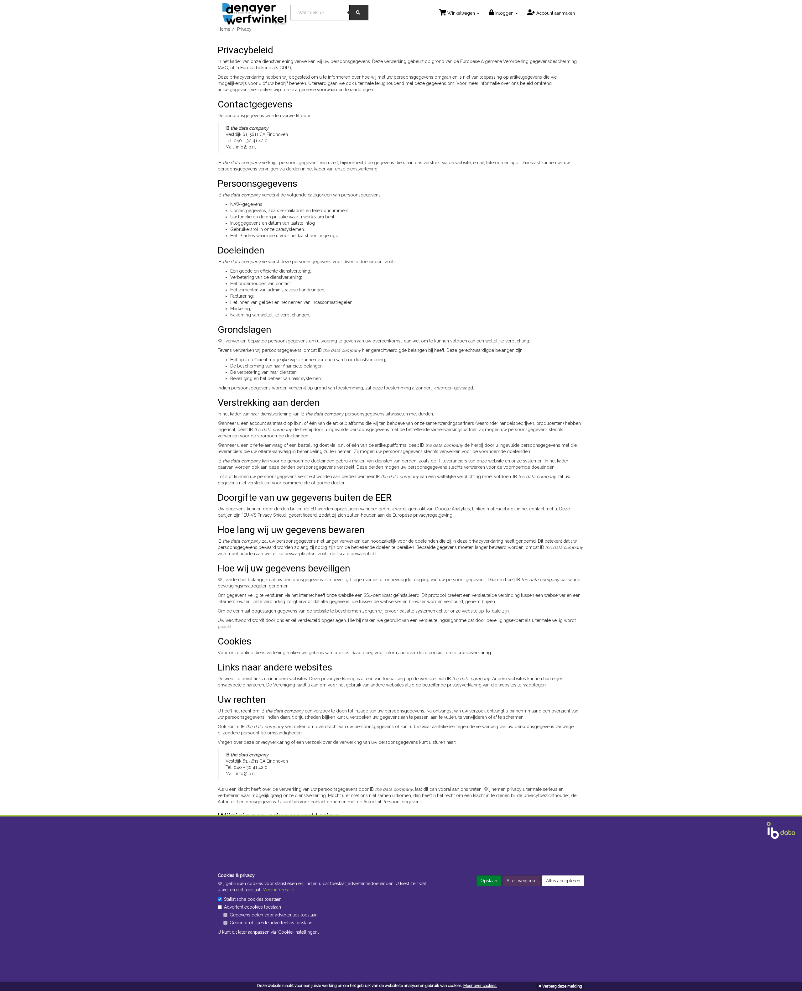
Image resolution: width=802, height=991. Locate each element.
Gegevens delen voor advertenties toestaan (274, 914)
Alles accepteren (563, 880)
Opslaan (489, 880)
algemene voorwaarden (319, 89)
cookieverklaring (474, 652)
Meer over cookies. (480, 985)
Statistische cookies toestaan (253, 899)
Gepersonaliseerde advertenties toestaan (271, 922)
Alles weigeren (522, 880)
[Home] (256, 12)
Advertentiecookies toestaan (252, 907)
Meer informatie (278, 889)
